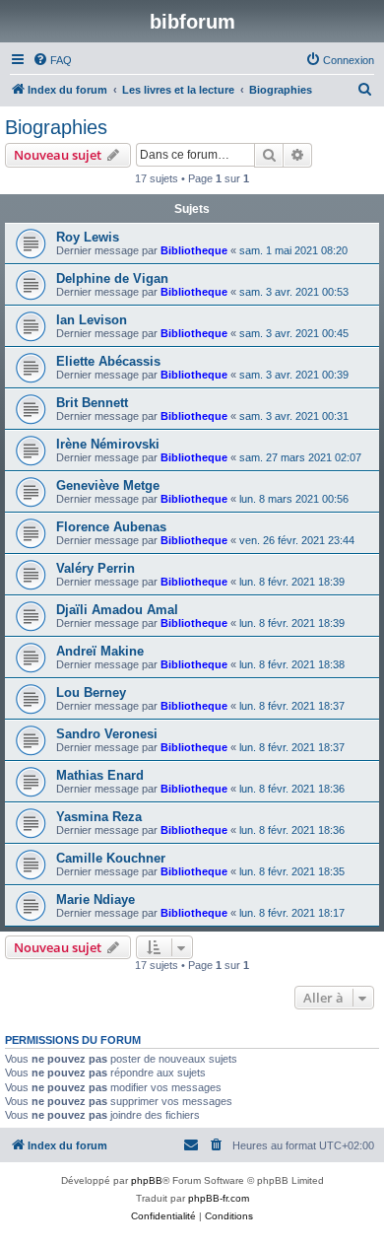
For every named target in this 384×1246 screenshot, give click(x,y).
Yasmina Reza (99, 816)
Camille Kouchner (110, 858)
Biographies (56, 127)
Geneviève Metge (108, 485)
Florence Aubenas (111, 526)
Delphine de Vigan (112, 278)
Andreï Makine (100, 651)
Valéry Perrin (95, 568)
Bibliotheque (193, 250)
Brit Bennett (92, 402)
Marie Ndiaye (95, 899)
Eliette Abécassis (108, 361)
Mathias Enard (100, 775)
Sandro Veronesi (107, 734)
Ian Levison (91, 319)
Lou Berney (91, 692)
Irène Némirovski (108, 444)
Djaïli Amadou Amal (117, 609)
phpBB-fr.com (218, 1198)
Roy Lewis (87, 237)
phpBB (146, 1180)
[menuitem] (52, 60)
